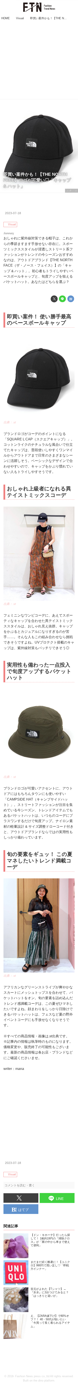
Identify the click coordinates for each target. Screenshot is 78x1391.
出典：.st (71, 190)
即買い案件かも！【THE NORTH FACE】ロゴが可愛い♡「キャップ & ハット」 (37, 180)
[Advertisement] (39, 60)
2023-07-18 (13, 213)
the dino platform (43, 1380)
